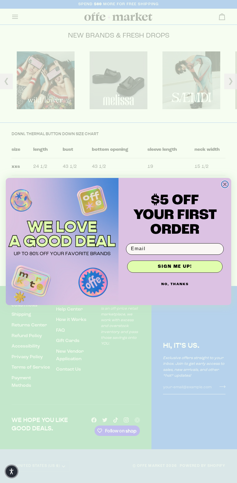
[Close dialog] (224, 184)
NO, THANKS (175, 284)
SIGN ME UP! (175, 266)
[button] (11, 471)
